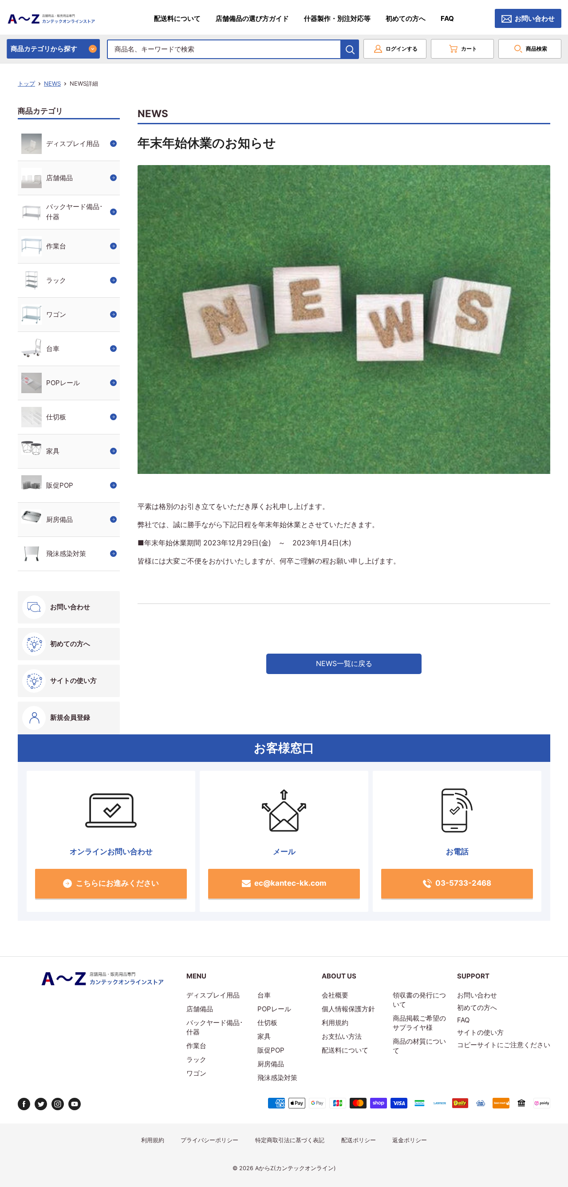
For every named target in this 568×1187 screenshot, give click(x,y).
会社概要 (335, 995)
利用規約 (335, 1022)
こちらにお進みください (117, 883)
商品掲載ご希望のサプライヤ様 (419, 1023)
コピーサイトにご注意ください (503, 1045)
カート (469, 48)
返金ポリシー (409, 1140)
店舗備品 (59, 178)
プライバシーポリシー (209, 1140)
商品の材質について (419, 1046)
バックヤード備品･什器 (74, 211)
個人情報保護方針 (348, 1009)
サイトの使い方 (73, 680)
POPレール (63, 383)
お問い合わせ (535, 18)
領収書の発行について (419, 1000)
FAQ (447, 18)
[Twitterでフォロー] (41, 1104)
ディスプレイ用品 (72, 143)
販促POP (59, 485)
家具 (52, 451)
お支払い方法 (342, 1036)
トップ (26, 83)
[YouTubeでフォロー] (74, 1104)
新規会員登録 (70, 717)
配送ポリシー (358, 1140)
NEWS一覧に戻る (344, 663)
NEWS (52, 83)
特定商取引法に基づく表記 (289, 1140)
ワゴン (56, 314)
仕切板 (56, 417)
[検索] (350, 49)
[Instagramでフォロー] (57, 1104)
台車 (52, 348)
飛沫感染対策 (66, 553)
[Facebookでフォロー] (24, 1104)
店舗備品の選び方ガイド (252, 18)
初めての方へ (406, 18)
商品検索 (536, 48)
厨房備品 (59, 519)
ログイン (402, 48)
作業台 (56, 246)
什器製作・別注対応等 (337, 18)
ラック (56, 280)
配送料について (177, 18)
